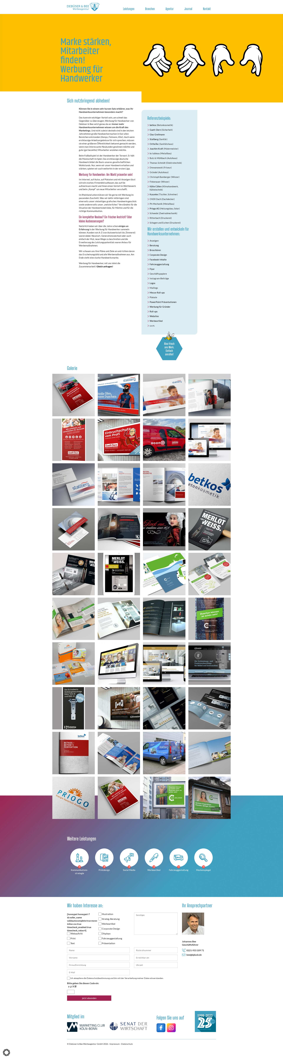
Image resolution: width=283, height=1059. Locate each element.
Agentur (170, 9)
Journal (188, 9)
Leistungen (128, 9)
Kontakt (207, 9)
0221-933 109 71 (195, 950)
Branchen (150, 9)
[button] (6, 1052)
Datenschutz (127, 1044)
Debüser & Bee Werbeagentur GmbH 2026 (88, 1044)
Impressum (115, 1044)
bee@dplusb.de (194, 954)
